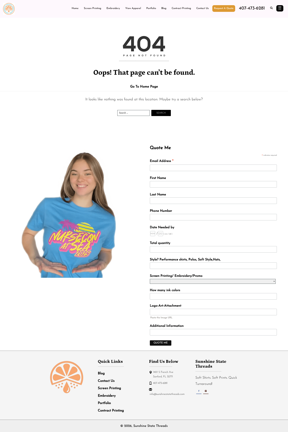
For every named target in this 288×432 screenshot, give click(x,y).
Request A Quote (224, 8)
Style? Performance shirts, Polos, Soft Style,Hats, (185, 259)
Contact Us (202, 8)
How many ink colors (165, 290)
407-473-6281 (252, 8)
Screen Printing (92, 8)
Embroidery (113, 8)
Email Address (162, 161)
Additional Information (167, 326)
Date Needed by (162, 227)
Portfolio (151, 8)
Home (75, 8)
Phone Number (161, 211)
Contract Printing (181, 8)
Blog (163, 8)
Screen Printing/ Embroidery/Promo (176, 276)
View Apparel (133, 8)
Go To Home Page (144, 86)
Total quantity (160, 243)
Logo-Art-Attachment (165, 305)
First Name (158, 178)
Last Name (158, 194)
